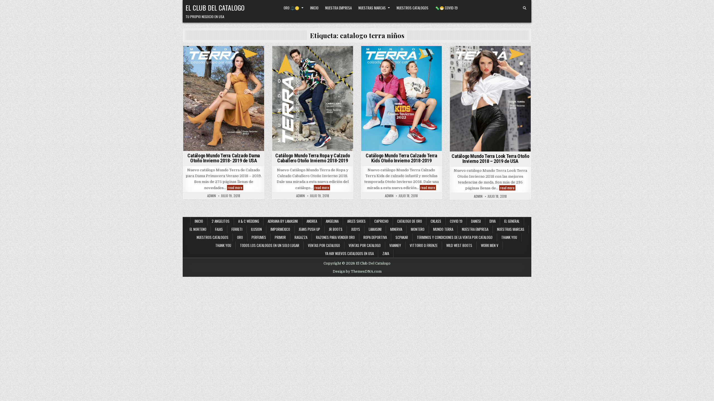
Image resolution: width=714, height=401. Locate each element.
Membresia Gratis (298, 61)
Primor (280, 237)
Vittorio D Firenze (424, 245)
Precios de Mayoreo (236, 78)
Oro (240, 237)
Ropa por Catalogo (206, 84)
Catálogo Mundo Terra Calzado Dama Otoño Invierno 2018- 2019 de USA (223, 158)
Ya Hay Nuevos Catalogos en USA (349, 253)
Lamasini (375, 229)
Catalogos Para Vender (223, 67)
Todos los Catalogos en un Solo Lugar (269, 245)
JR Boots (335, 229)
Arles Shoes (356, 221)
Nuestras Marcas (372, 8)
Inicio (314, 8)
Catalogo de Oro (409, 221)
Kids (370, 61)
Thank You (509, 237)
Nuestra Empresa (338, 8)
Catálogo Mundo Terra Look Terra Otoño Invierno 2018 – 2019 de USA (490, 158)
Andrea (312, 221)
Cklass (436, 221)
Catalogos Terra (244, 72)
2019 (204, 55)
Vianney (395, 245)
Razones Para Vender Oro (335, 237)
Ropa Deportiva (375, 237)
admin (211, 195)
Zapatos (250, 90)
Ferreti (236, 229)
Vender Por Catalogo (311, 84)
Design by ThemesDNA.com (357, 271)
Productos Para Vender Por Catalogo (311, 72)
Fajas (219, 229)
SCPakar (401, 237)
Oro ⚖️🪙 (291, 8)
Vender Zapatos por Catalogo (215, 90)
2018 (192, 55)
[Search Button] (524, 8)
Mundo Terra (204, 78)
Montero (417, 229)
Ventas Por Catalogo (420, 84)
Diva (492, 221)
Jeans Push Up (309, 229)
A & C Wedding (248, 221)
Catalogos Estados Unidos (234, 55)
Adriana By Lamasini (283, 221)
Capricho (381, 221)
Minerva (396, 229)
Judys (355, 229)
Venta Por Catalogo (381, 84)
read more (235, 187)
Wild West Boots (459, 245)
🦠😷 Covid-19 (446, 8)
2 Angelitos (221, 221)
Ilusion (256, 229)
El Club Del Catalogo (215, 8)
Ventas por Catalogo (324, 245)
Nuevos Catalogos (419, 61)
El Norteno (198, 229)
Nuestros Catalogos (412, 8)
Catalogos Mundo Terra (223, 61)
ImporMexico (280, 229)
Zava (385, 253)
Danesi (476, 221)
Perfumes (259, 237)
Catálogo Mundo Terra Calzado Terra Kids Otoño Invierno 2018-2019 (401, 158)
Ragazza (301, 237)
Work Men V (489, 245)
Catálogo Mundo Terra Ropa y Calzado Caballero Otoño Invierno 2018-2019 (312, 158)
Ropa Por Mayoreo (241, 84)
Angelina (332, 221)
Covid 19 (456, 221)
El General (512, 221)
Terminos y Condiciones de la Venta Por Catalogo (455, 237)
